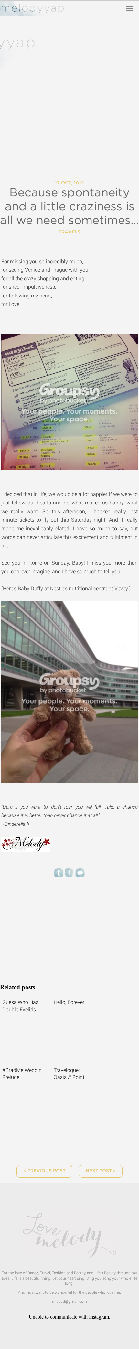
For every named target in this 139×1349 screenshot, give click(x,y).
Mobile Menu (129, 8)
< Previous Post (44, 1171)
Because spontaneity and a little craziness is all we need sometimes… (69, 206)
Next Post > (101, 1171)
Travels (69, 232)
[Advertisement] (69, 928)
